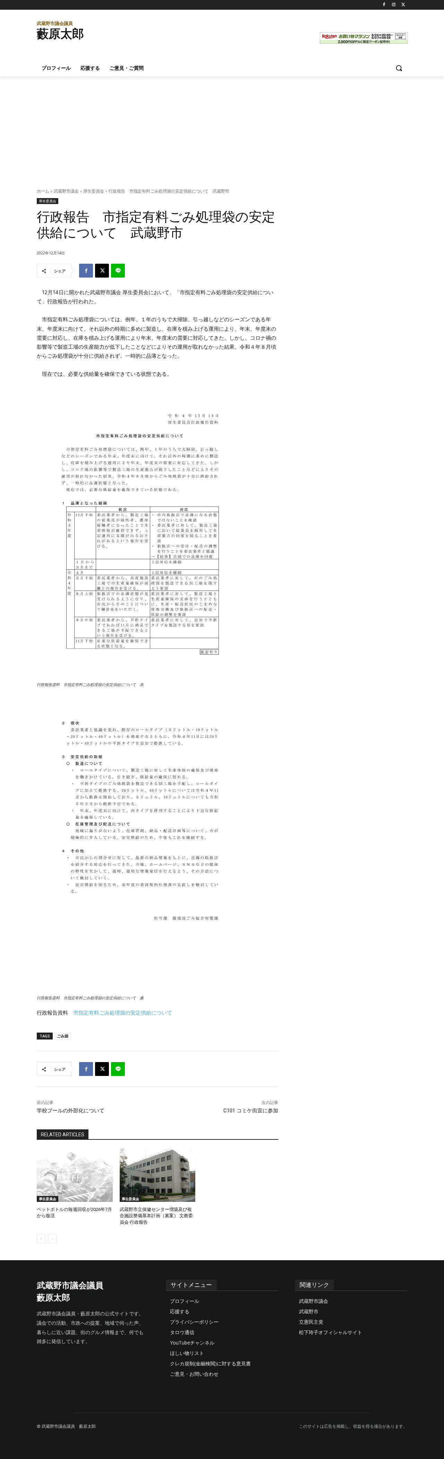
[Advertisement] (222, 128)
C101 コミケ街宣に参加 (250, 1111)
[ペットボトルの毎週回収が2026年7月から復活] (75, 1175)
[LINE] (118, 271)
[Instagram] (394, 5)
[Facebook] (384, 5)
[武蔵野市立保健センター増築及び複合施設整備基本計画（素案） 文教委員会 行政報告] (158, 1175)
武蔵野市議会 (66, 191)
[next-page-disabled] (52, 1239)
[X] (403, 5)
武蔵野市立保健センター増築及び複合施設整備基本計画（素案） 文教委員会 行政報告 (156, 1215)
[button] (399, 68)
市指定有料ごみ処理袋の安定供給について (122, 1012)
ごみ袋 (62, 1035)
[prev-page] (41, 1239)
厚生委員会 (93, 191)
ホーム (43, 191)
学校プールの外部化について (70, 1111)
